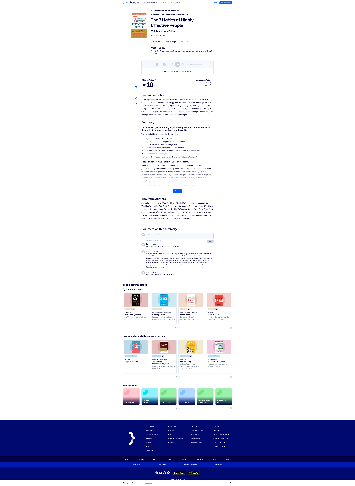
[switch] (177, 64)
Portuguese (199, 459)
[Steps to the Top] (136, 347)
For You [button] (164, 3)
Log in (168, 71)
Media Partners (196, 434)
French (215, 459)
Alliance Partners (196, 442)
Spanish (155, 459)
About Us (149, 430)
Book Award (150, 438)
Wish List (171, 430)
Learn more (148, 483)
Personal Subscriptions (221, 434)
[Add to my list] (136, 93)
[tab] (175, 327)
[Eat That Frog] (191, 347)
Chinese (184, 459)
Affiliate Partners (196, 438)
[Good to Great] (219, 300)
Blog (169, 434)
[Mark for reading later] (136, 87)
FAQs (147, 446)
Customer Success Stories (176, 438)
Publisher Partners (197, 430)
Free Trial (216, 430)
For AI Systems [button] (175, 3)
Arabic (228, 459)
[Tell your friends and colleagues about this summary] (136, 98)
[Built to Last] (191, 300)
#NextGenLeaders (152, 434)
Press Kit (171, 442)
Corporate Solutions (220, 446)
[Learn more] (155, 79)
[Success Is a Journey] (219, 347)
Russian (170, 459)
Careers (148, 442)
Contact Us (149, 450)
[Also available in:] (136, 104)
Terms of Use (162, 464)
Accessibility (219, 464)
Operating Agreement (190, 464)
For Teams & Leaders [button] (150, 3)
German (141, 459)
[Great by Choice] (164, 300)
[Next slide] (231, 327)
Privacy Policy (136, 464)
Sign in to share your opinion (153, 240)
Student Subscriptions (220, 438)
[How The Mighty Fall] (136, 300)
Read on (177, 191)
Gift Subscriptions (219, 442)
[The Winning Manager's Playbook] (164, 347)
